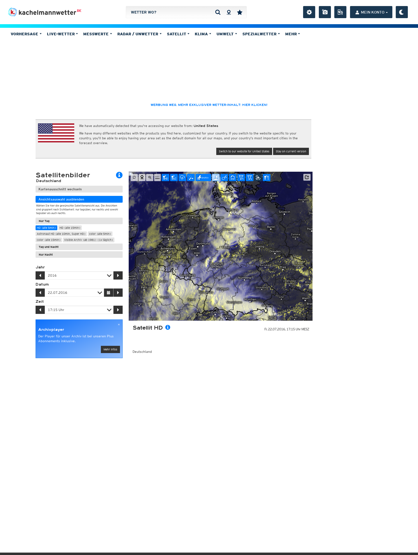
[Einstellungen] (309, 12)
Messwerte (96, 34)
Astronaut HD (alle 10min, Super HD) (61, 234)
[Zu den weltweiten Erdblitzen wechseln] (216, 177)
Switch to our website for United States (244, 151)
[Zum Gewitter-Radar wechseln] (182, 177)
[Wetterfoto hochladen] (325, 12)
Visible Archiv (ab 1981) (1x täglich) (88, 240)
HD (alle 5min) (46, 227)
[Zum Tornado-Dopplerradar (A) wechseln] (241, 177)
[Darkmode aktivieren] (402, 12)
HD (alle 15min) (70, 227)
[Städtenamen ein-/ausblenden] (157, 177)
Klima (202, 34)
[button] (307, 177)
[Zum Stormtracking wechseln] (224, 177)
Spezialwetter (260, 34)
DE (79, 11)
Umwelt (225, 34)
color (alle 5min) (100, 234)
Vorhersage (25, 34)
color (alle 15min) (49, 240)
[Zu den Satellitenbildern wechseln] (258, 177)
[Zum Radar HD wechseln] (165, 177)
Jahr (40, 267)
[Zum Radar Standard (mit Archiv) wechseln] (174, 177)
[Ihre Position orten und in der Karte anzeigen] (142, 177)
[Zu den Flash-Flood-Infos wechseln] (233, 177)
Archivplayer (51, 329)
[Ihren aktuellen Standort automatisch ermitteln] (228, 12)
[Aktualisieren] (134, 177)
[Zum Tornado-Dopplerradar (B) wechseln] (250, 177)
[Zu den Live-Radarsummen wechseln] (266, 177)
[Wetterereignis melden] (340, 12)
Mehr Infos (110, 349)
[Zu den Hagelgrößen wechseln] (191, 177)
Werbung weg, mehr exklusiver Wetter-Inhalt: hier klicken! (209, 105)
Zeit (40, 301)
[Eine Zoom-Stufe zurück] (149, 177)
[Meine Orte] (239, 12)
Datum (42, 284)
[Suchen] (218, 12)
